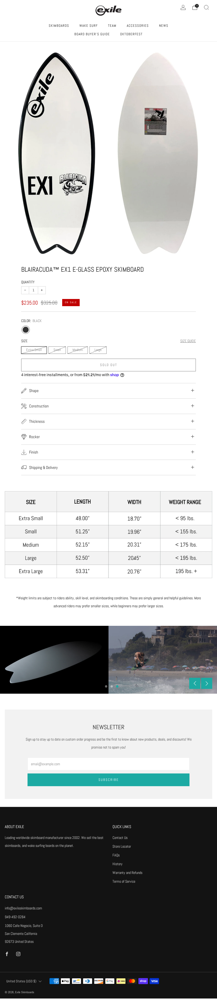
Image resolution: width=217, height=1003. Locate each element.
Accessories (138, 25)
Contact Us (120, 837)
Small (57, 350)
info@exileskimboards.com (23, 908)
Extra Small (34, 350)
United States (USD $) (21, 981)
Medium (78, 350)
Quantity (28, 282)
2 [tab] (112, 686)
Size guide (188, 340)
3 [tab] (117, 686)
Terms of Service (123, 881)
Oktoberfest (131, 34)
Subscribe (108, 779)
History (117, 863)
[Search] (206, 7)
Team (112, 25)
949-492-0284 (15, 916)
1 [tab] (106, 686)
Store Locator (121, 846)
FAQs (116, 855)
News (163, 25)
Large (98, 350)
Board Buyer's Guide (92, 34)
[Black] (26, 330)
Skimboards (59, 25)
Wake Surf (88, 25)
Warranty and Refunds (127, 872)
